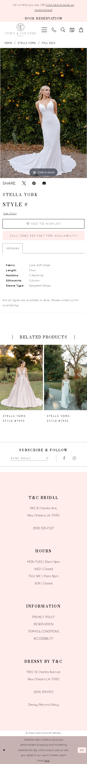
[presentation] (21, 377)
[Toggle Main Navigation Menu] (44, 30)
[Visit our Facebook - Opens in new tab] (64, 458)
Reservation (43, 624)
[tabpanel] (43, 113)
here (46, 760)
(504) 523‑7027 (43, 528)
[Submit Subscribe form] (46, 458)
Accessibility (43, 638)
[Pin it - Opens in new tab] (34, 183)
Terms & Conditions (43, 631)
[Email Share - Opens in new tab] (44, 183)
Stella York (27, 43)
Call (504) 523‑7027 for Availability (43, 235)
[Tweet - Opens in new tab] (24, 183)
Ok (82, 750)
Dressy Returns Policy (43, 704)
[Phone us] (53, 30)
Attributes (12, 248)
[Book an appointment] (72, 30)
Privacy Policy (43, 617)
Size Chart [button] (9, 213)
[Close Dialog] (4, 750)
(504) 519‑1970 (43, 692)
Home (8, 43)
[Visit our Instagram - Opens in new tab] (74, 458)
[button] (81, 30)
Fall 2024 (48, 43)
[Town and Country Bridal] (20, 29)
